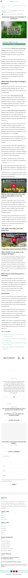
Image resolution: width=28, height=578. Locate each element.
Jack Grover (7, 10)
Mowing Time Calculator (6, 550)
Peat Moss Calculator (5, 546)
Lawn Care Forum (11, 162)
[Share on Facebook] (17, 403)
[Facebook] (11, 571)
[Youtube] (14, 571)
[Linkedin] (14, 397)
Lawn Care (8, 5)
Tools (2, 534)
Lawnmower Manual (5, 541)
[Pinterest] (17, 571)
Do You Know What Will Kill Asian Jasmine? (11, 561)
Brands (2, 532)
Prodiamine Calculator (5, 544)
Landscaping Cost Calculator (7, 548)
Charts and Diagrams (5, 543)
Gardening (3, 528)
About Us (3, 517)
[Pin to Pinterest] (19, 403)
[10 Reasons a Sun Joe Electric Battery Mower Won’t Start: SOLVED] (14, 431)
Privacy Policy (4, 519)
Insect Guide (3, 530)
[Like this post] (15, 403)
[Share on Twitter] (18, 403)
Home (2, 5)
